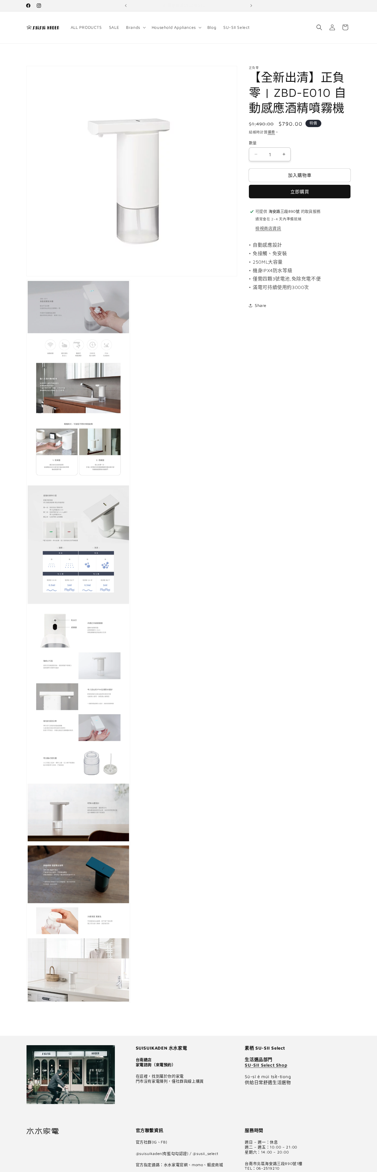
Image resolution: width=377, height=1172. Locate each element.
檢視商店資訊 (268, 228)
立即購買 (299, 191)
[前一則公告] (125, 5)
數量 (253, 142)
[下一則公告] (251, 5)
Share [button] (261, 305)
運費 (271, 132)
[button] (135, 27)
